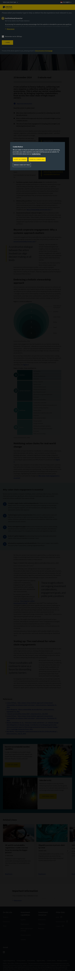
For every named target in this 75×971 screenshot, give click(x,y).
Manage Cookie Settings (22, 165)
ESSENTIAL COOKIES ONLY (37, 159)
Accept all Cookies (20, 159)
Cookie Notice (36, 154)
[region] (37, 156)
